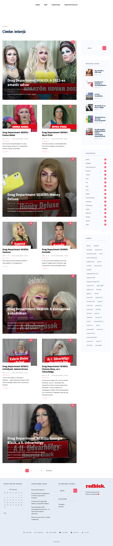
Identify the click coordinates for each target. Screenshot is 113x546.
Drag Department (23, 89)
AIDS (89, 246)
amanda (98, 250)
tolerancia (90, 329)
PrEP (45, 5)
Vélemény (88, 213)
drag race (90, 286)
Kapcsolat (61, 507)
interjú (89, 297)
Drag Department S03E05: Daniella (55, 251)
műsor (89, 305)
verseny (90, 341)
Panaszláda (56, 5)
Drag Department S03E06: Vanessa (15, 251)
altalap (89, 250)
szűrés (90, 325)
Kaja (87, 186)
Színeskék (88, 202)
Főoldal (5, 26)
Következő (49, 471)
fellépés (90, 289)
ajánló (96, 246)
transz (99, 329)
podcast (90, 309)
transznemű (91, 333)
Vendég (88, 217)
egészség (100, 286)
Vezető (88, 221)
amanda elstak (91, 254)
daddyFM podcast (71, 5)
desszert (97, 266)
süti (97, 325)
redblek (88, 194)
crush (89, 266)
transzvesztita (92, 337)
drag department (92, 274)
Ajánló (87, 159)
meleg (100, 301)
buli (99, 262)
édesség (98, 345)
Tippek (87, 209)
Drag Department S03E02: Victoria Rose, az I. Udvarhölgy (55, 369)
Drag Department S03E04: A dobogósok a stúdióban (38, 311)
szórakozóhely (98, 321)
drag (89, 270)
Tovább (68, 94)
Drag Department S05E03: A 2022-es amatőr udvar (36, 82)
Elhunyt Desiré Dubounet (37, 490)
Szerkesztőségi (90, 198)
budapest (90, 262)
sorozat (98, 317)
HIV (87, 182)
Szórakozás (89, 205)
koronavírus (90, 301)
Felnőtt (88, 175)
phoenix (98, 305)
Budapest (88, 163)
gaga (89, 293)
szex (89, 321)
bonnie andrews (92, 258)
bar (101, 254)
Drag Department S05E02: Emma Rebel (15, 133)
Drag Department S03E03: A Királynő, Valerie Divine (15, 367)
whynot (89, 345)
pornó (98, 309)
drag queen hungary (93, 282)
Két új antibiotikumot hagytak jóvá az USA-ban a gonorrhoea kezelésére (40, 496)
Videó (31, 89)
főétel (98, 289)
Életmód (88, 171)
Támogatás (61, 504)
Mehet (104, 48)
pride (96, 313)
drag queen (91, 278)
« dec (4, 513)
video (98, 341)
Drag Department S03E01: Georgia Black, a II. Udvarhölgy (34, 440)
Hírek (87, 179)
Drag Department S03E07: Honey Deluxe (33, 196)
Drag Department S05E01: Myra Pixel (55, 133)
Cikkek (37, 5)
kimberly (98, 297)
